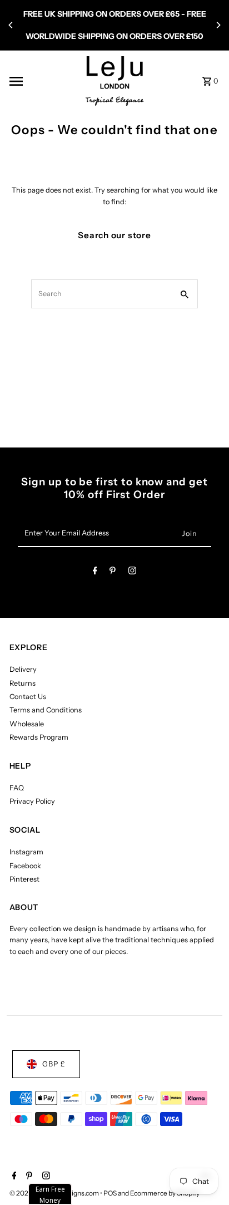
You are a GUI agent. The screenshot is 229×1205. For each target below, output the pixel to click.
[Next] (218, 25)
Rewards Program (38, 737)
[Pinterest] (112, 572)
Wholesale (26, 724)
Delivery (23, 669)
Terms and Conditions (45, 710)
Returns (22, 683)
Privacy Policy (32, 801)
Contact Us (27, 696)
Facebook (25, 866)
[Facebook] (95, 572)
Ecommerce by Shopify (165, 1193)
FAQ (16, 788)
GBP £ (54, 1064)
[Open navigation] (43, 81)
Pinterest (24, 879)
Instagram (26, 852)
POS (110, 1193)
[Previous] (11, 25)
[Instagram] (132, 572)
